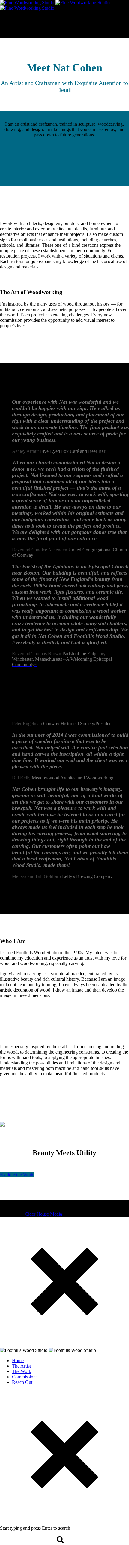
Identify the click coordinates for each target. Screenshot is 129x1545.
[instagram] (7, 1203)
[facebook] (2, 1203)
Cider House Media (43, 1214)
